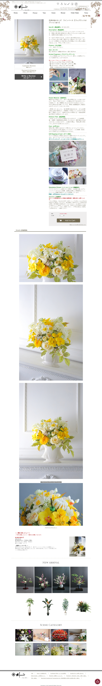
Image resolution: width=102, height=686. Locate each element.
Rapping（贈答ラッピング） (56, 675)
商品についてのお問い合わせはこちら (78, 224)
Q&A (80, 9)
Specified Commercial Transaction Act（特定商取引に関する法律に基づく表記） (60, 678)
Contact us (56, 8)
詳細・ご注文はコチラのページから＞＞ (62, 67)
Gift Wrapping (85, 9)
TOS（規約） (34, 678)
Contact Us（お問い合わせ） (77, 673)
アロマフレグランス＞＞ (51, 527)
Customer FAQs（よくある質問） (58, 673)
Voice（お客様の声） (42, 673)
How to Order (63, 9)
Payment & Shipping (73, 9)
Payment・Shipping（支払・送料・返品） (76, 675)
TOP (32, 673)
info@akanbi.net (82, 6)
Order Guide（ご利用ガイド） (38, 675)
